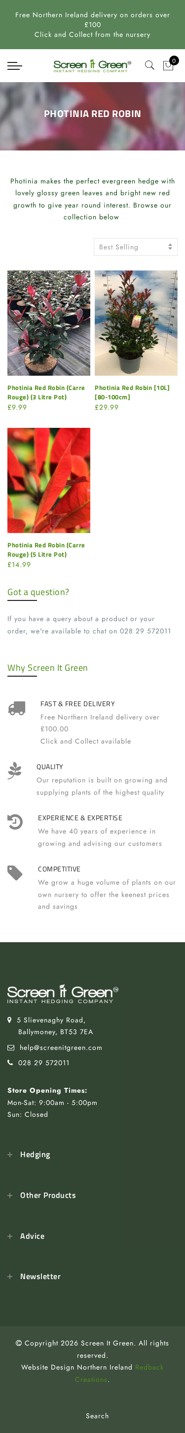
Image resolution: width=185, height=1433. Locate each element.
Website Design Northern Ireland (77, 1367)
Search (97, 1416)
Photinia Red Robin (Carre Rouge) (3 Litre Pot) (46, 392)
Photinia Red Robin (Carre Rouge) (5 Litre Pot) (46, 549)
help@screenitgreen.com (61, 1047)
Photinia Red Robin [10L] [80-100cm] (132, 392)
